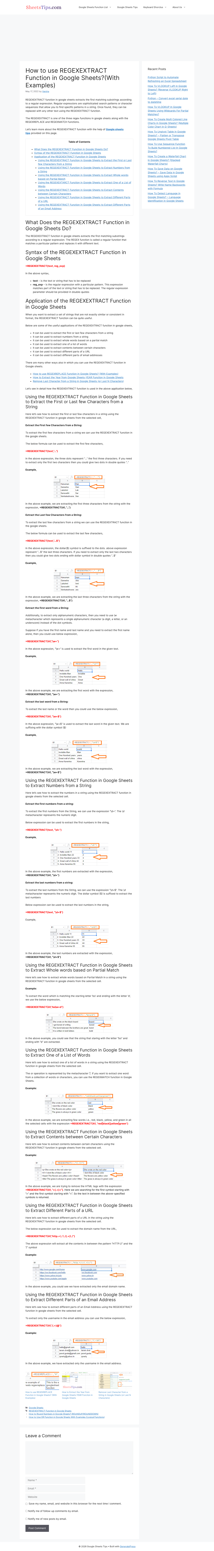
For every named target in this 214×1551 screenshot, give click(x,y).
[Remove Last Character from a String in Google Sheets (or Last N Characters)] (115, 1381)
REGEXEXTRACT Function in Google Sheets (50, 1411)
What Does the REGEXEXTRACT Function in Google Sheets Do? (71, 149)
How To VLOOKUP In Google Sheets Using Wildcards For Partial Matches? (168, 111)
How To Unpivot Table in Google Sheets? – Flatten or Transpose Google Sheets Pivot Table (167, 135)
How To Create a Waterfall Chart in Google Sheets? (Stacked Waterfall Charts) (167, 160)
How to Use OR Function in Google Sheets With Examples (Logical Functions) (67, 1417)
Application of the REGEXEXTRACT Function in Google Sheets (70, 156)
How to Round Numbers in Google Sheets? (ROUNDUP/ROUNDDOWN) (63, 1414)
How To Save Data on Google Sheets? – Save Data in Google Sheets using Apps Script (166, 172)
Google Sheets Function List (93, 7)
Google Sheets (36, 1407)
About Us (177, 7)
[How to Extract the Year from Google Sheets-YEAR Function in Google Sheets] (79, 1381)
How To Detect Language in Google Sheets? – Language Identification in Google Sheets (166, 197)
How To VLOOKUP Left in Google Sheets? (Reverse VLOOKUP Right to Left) (168, 90)
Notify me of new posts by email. (47, 1518)
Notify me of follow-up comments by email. (53, 1511)
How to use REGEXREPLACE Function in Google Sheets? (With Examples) (75, 373)
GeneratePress (128, 1546)
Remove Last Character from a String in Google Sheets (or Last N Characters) (78, 381)
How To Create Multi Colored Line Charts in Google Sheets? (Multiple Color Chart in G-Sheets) (168, 123)
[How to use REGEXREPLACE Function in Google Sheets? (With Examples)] (42, 1381)
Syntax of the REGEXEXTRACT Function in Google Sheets (67, 152)
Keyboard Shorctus (153, 7)
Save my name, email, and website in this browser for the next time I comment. (75, 1503)
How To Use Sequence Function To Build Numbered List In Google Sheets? (167, 148)
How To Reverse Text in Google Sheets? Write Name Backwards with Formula (166, 185)
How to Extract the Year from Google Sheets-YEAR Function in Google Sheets (78, 377)
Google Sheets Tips (127, 7)
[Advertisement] (107, 36)
